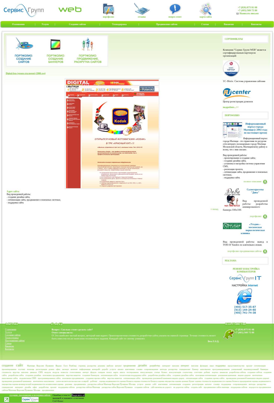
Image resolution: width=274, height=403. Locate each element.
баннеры (264, 369)
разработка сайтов (237, 372)
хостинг (21, 369)
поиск (109, 372)
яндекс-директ (244, 375)
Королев (40, 366)
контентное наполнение (43, 381)
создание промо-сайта (96, 378)
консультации (146, 372)
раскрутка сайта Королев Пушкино (117, 387)
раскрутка (91, 366)
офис (58, 369)
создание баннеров (90, 375)
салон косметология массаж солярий (72, 381)
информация (84, 369)
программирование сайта (49, 378)
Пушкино (49, 366)
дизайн (142, 365)
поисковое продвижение (53, 375)
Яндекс (59, 366)
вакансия (224, 372)
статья (157, 372)
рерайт (105, 369)
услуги (113, 369)
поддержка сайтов (66, 387)
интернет (166, 366)
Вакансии (9, 346)
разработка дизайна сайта (159, 375)
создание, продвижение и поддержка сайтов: (30, 395)
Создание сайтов (13, 335)
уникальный (236, 369)
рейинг (207, 372)
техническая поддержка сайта (132, 375)
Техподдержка (11, 338)
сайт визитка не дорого (161, 387)
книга (122, 372)
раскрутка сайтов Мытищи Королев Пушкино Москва (112, 384)
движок (33, 372)
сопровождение (151, 369)
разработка (155, 365)
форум (93, 372)
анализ (120, 369)
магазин (175, 366)
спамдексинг (184, 369)
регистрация (41, 369)
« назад (214, 209)
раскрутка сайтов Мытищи (88, 387)
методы (163, 369)
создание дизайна (33, 375)
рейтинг (93, 381)
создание (7, 365)
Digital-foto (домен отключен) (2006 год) (25, 73)
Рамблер (73, 366)
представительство (236, 366)
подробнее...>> (231, 107)
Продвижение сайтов (15, 340)
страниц (82, 366)
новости (64, 372)
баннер (195, 369)
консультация (175, 372)
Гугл (65, 366)
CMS (40, 372)
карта (115, 372)
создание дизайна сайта (183, 375)
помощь (30, 369)
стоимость (6, 372)
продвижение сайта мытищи (216, 387)
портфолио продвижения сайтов (245, 251)
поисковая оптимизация (205, 375)
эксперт (65, 369)
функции (204, 366)
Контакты (9, 349)
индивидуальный (251, 369)
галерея (101, 372)
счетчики (198, 372)
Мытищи (31, 366)
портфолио (256, 216)
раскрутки (172, 369)
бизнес (164, 372)
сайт (19, 365)
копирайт (96, 369)
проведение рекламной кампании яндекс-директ (247, 378)
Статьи (8, 343)
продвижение (129, 365)
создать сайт (196, 387)
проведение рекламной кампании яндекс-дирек (163, 378)
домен (51, 369)
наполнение (205, 369)
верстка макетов (73, 375)
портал (215, 372)
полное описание (253, 181)
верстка (16, 372)
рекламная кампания (227, 375)
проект (249, 366)
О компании (10, 329)
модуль (47, 372)
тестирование (133, 372)
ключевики (130, 369)
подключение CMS (27, 378)
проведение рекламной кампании (17, 381)
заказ (212, 366)
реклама (101, 366)
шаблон (110, 366)
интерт (86, 372)
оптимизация (260, 366)
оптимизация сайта (109, 375)
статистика (187, 372)
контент (74, 369)
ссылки (139, 369)
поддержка (220, 365)
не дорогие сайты (181, 387)
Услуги (8, 332)
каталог (118, 366)
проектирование (9, 369)
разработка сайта (16, 375)
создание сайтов (254, 372)
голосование (75, 372)
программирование (221, 369)
